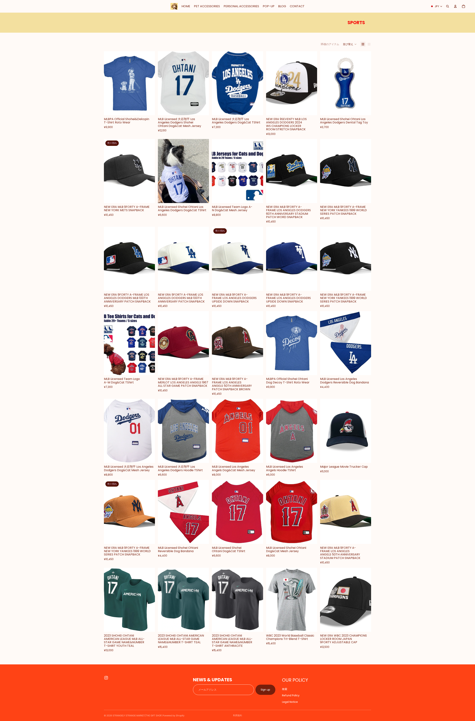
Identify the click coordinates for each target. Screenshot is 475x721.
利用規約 (237, 715)
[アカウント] (455, 6)
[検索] (447, 6)
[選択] (149, 109)
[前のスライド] (163, 83)
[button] (350, 44)
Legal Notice (290, 702)
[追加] (311, 109)
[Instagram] (106, 678)
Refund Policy (290, 695)
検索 (284, 689)
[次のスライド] (203, 83)
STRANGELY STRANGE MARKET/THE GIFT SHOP (137, 715)
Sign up (265, 689)
